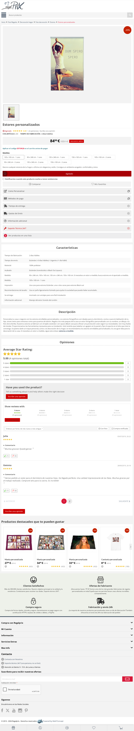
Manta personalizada (14, 559)
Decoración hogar (26, 22)
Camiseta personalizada (111, 559)
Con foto (103, 428)
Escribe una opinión (47, 131)
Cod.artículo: (9, 134)
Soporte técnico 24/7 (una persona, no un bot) (22, 663)
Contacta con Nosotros (14, 659)
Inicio (3, 22)
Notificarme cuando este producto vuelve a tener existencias (31, 179)
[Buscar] (130, 15)
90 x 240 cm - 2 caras (13, 162)
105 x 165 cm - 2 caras (104, 157)
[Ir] (127, 679)
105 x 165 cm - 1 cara (13, 157)
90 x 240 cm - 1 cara (36, 157)
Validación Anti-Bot (8, 683)
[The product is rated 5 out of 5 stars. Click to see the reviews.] (17, 131)
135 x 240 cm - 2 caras (36, 162)
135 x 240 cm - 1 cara (58, 157)
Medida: (6, 153)
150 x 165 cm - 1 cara (81, 157)
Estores (52, 22)
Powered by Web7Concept (53, 721)
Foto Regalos (12, 22)
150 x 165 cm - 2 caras (60, 162)
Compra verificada (120, 428)
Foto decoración (41, 22)
